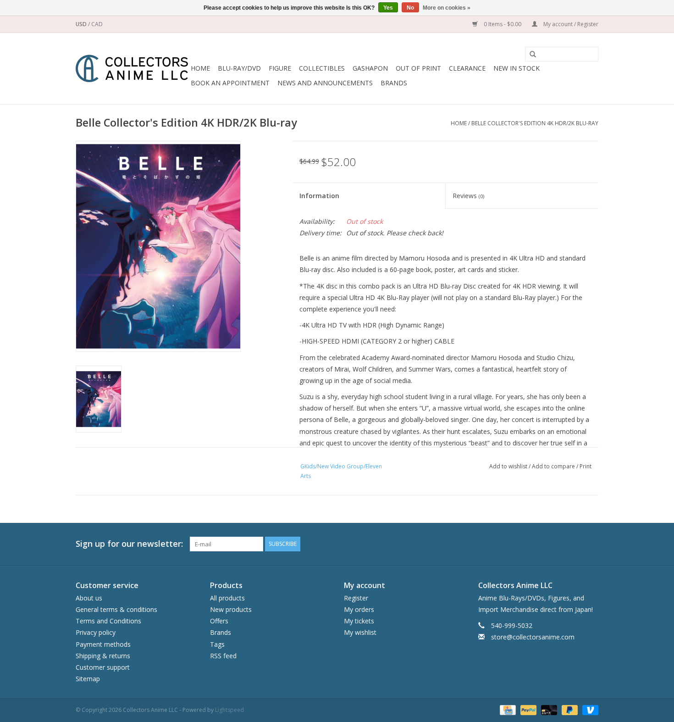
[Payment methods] (507, 710)
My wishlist (360, 632)
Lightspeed (229, 710)
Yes (388, 8)
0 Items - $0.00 (502, 24)
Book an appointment (230, 82)
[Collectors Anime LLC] (132, 68)
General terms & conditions (116, 609)
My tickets (359, 620)
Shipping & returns (103, 655)
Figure (280, 68)
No (410, 8)
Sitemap (88, 678)
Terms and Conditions (108, 620)
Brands (394, 82)
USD (82, 24)
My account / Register (570, 24)
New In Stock (516, 68)
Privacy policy (96, 632)
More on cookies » (446, 8)
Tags (217, 644)
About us (89, 598)
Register (356, 598)
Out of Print (418, 68)
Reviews (468, 195)
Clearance (467, 68)
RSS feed (223, 655)
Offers (219, 620)
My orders (359, 609)
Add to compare (554, 466)
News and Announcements (325, 82)
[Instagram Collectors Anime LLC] (591, 544)
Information (319, 195)
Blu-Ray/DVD (239, 68)
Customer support (103, 667)
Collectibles (322, 68)
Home (200, 68)
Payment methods (103, 644)
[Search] (529, 54)
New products (231, 609)
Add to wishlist (508, 466)
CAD (97, 24)
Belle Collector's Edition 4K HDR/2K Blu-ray (534, 123)
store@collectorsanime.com (533, 637)
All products (227, 598)
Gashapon (370, 68)
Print (585, 466)
